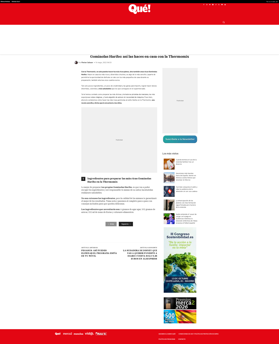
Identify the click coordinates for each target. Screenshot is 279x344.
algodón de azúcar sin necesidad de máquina (126, 97)
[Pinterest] (109, 235)
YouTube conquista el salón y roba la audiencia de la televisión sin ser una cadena (186, 189)
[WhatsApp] (114, 235)
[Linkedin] (124, 235)
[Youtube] (222, 4)
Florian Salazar (87, 62)
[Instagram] (207, 4)
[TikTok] (216, 4)
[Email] (129, 235)
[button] (223, 22)
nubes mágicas (96, 97)
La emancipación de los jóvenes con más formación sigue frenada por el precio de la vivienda (186, 204)
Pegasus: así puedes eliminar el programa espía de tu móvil (99, 253)
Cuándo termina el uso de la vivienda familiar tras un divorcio (186, 162)
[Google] (225, 4)
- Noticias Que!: (15, 1)
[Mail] (210, 4)
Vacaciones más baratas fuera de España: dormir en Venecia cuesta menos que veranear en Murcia (186, 176)
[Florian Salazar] (76, 62)
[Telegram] (213, 4)
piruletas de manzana (140, 94)
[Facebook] (204, 4)
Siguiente (125, 224)
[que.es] (139, 9)
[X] (219, 4)
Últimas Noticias (5, 1)
